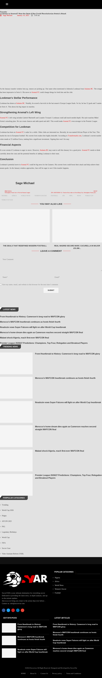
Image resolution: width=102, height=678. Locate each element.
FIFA (4, 543)
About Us (33, 673)
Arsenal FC (35, 92)
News (79, 195)
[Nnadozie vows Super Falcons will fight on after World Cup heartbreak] (16, 412)
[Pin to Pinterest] (31, 175)
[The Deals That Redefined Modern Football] (25, 225)
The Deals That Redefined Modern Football (25, 246)
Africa (14, 195)
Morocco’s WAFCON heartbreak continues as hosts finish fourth (30, 322)
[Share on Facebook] (21, 175)
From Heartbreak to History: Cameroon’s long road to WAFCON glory (32, 317)
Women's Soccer (41, 195)
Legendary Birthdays (9, 532)
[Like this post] (14, 175)
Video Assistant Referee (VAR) (13, 554)
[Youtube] (13, 610)
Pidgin (4, 516)
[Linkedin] (18, 610)
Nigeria (4, 195)
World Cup (89, 195)
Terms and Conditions (73, 673)
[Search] (95, 4)
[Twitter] (8, 610)
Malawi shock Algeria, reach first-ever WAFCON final (24, 338)
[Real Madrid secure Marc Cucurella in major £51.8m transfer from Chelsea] (77, 225)
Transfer (3, 12)
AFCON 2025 (7, 521)
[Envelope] (22, 610)
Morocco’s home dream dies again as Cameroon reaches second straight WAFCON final (41, 332)
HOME (23, 673)
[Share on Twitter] (26, 175)
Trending (5, 505)
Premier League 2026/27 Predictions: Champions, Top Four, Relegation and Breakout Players (44, 343)
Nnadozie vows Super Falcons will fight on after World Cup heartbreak (33, 327)
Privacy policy (57, 673)
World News (25, 195)
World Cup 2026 (7, 200)
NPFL (71, 195)
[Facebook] (3, 610)
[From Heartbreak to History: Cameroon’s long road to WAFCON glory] (16, 363)
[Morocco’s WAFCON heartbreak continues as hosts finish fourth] (16, 388)
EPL (63, 195)
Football (54, 195)
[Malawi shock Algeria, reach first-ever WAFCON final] (16, 460)
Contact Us (44, 673)
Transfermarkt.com (74, 136)
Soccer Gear (6, 548)
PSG (3, 527)
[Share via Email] (37, 175)
